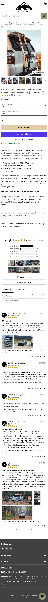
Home (4, 23)
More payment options (24, 139)
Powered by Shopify (24, 598)
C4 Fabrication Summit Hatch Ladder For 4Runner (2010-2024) (22, 350)
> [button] (31, 529)
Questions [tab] (20, 289)
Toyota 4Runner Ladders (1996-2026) (24, 23)
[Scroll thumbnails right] (45, 81)
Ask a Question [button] (25, 282)
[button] (41, 357)
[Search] (44, 16)
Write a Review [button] (25, 277)
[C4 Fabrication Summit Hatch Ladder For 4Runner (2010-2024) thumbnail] (4, 80)
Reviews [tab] (6, 289)
